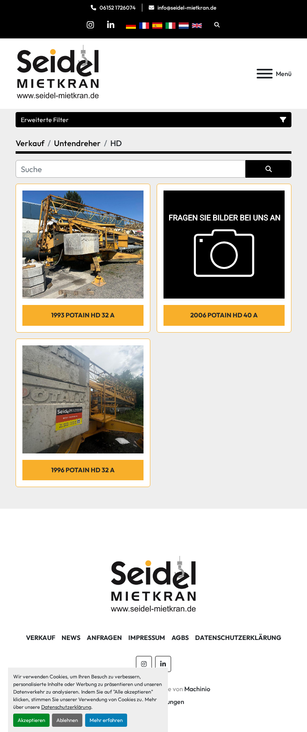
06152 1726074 (118, 7)
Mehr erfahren (106, 720)
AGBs (180, 638)
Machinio (197, 689)
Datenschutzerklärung (66, 707)
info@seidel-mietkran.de (186, 7)
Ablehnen (67, 720)
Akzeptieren (31, 720)
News (71, 638)
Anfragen (104, 638)
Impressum (146, 638)
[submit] (268, 169)
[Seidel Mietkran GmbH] (154, 585)
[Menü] (265, 73)
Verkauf (40, 638)
